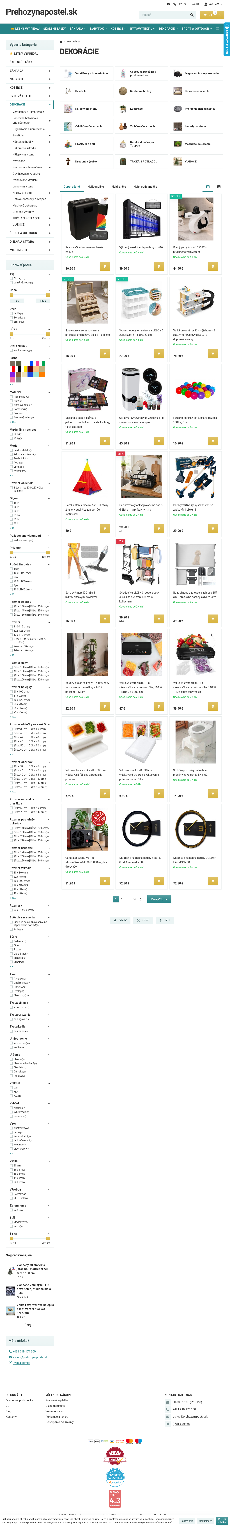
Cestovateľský (23, 450)
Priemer (15, 547)
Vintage (19, 466)
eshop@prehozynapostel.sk (30, 1357)
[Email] (168, 4)
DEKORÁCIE (169, 30)
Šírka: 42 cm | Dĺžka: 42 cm (30, 737)
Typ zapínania (19, 1002)
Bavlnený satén (24, 417)
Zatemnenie (18, 1205)
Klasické (20, 1107)
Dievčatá (20, 1067)
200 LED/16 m (23, 581)
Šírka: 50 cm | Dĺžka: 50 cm (30, 745)
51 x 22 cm (21, 695)
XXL (17, 1095)
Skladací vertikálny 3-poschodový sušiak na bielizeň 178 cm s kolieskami (139, 597)
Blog (9, 1411)
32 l (17, 519)
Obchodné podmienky (19, 1400)
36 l (17, 523)
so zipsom (21, 1007)
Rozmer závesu (20, 602)
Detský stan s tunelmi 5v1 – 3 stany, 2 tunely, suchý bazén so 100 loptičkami (87, 509)
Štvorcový (21, 995)
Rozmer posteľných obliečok (23, 821)
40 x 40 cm (21, 885)
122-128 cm (22, 630)
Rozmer (15, 622)
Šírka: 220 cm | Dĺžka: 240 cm (31, 860)
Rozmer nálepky (21, 687)
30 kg (18, 434)
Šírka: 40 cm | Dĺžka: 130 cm (30, 778)
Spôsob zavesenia (22, 917)
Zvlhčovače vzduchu (25, 180)
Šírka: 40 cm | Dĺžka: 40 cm (30, 733)
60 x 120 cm (23, 699)
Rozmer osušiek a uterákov (22, 801)
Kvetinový (20, 1144)
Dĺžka (13, 329)
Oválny (19, 991)
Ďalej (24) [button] (157, 899)
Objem (14, 498)
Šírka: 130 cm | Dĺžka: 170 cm (31, 667)
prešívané (20, 1116)
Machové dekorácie (25, 205)
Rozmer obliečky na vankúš (28, 724)
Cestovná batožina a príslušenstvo (25, 120)
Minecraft (20, 957)
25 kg (18, 438)
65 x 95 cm (21, 708)
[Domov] (61, 41)
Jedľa (18, 313)
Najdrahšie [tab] (119, 186)
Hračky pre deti (22, 192)
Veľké (18, 1210)
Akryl (18, 400)
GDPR (9, 1405)
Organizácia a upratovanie (29, 129)
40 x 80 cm (21, 893)
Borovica (20, 317)
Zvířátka (20, 470)
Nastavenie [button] (187, 1520)
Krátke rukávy (23, 350)
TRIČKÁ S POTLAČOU (26, 218)
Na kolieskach (23, 540)
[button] (220, 15)
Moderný (21, 1222)
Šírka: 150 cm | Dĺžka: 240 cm (31, 614)
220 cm (19, 1182)
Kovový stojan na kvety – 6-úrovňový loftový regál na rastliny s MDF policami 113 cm (87, 687)
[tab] (208, 187)
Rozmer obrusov (21, 762)
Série (13, 936)
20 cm (18, 1165)
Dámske (20, 1071)
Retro (18, 462)
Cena (13, 290)
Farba (13, 358)
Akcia (19, 278)
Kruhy (18, 929)
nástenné (21, 1031)
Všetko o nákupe (58, 1395)
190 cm (19, 1178)
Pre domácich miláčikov (27, 167)
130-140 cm (22, 634)
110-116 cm (22, 626)
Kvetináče (19, 161)
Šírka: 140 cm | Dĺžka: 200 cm (31, 828)
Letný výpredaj (23, 282)
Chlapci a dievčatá (25, 1063)
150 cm (19, 1169)
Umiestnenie (18, 1038)
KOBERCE (117, 28)
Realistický (21, 458)
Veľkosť (15, 1083)
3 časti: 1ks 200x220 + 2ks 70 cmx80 (30, 641)
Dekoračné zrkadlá (24, 148)
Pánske (19, 1075)
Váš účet (213, 4)
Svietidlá (18, 135)
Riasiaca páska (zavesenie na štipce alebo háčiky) (30, 924)
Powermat (21, 1194)
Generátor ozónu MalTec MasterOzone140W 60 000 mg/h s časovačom (86, 862)
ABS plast (21, 396)
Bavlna (19, 413)
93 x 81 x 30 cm (24, 910)
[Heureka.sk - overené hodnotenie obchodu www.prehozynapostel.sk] (115, 1477)
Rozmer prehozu (21, 848)
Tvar (13, 974)
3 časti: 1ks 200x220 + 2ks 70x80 (28, 489)
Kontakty (11, 1416)
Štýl (12, 1217)
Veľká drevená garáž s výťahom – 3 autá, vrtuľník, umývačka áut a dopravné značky (194, 335)
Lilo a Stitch (21, 953)
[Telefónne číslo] (168, 1409)
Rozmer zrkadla (20, 868)
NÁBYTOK (97, 28)
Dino (17, 945)
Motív (13, 445)
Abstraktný (21, 1128)
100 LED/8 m (22, 573)
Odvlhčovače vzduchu (26, 173)
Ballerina (20, 941)
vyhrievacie (21, 1112)
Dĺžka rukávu (18, 346)
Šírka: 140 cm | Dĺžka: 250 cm (31, 606)
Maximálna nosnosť (23, 429)
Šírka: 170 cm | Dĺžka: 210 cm (31, 852)
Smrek (19, 321)
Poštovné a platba (56, 1400)
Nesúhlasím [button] (205, 1520)
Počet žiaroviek (20, 564)
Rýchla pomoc (21, 1363)
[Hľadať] (192, 15)
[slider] (11, 295)
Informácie (14, 1395)
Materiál (15, 392)
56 (134, 899)
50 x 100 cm (22, 691)
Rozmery (16, 905)
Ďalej (28, 1325)
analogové (21, 1019)
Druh (13, 309)
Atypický (20, 978)
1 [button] (117, 900)
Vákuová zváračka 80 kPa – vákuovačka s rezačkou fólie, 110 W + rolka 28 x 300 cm (140, 687)
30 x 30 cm (21, 872)
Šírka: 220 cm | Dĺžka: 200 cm (31, 840)
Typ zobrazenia (20, 1014)
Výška (14, 1161)
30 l (17, 511)
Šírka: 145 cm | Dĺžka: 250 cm (31, 610)
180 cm (19, 1173)
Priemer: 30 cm (24, 646)
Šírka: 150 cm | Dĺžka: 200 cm (31, 671)
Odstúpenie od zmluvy (59, 1422)
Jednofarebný (23, 1140)
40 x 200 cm (22, 880)
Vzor (13, 1123)
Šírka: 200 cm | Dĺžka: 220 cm (31, 679)
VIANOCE (18, 224)
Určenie (15, 1054)
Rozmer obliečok (21, 483)
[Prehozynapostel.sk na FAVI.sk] (115, 1455)
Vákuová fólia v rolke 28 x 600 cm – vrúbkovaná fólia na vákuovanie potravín (86, 775)
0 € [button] (212, 14)
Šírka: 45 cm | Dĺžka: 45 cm (30, 741)
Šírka (13, 1233)
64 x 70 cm (21, 704)
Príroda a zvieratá (25, 454)
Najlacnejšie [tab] (96, 186)
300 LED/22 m (23, 589)
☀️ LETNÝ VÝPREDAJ (25, 28)
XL (16, 1091)
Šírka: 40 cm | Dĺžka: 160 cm (30, 787)
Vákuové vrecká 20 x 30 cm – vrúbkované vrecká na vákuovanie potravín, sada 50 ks (139, 775)
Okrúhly (20, 986)
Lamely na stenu (23, 186)
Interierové (22, 1043)
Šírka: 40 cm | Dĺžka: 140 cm (30, 782)
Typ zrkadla (17, 1026)
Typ (12, 274)
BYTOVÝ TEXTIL (141, 28)
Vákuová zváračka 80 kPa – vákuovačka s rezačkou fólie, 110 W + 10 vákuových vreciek (194, 687)
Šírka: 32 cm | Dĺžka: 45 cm (30, 766)
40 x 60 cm (21, 889)
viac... (13, 384)
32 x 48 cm (21, 876)
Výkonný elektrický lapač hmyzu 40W (141, 247)
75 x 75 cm (21, 712)
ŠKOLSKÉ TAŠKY (54, 28)
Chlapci (19, 1059)
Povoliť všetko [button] (222, 1521)
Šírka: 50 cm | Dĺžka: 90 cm (30, 807)
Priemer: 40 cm (24, 650)
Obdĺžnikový (22, 982)
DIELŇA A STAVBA (22, 241)
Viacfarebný (22, 1148)
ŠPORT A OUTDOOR (195, 28)
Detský (19, 1132)
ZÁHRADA (76, 28)
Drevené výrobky (23, 212)
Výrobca (15, 1189)
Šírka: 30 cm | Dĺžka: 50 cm (30, 729)
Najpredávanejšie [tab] (145, 186)
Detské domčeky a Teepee (29, 199)
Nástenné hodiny (23, 141)
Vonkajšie (20, 1047)
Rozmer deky (19, 662)
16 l (17, 502)
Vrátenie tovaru (54, 1411)
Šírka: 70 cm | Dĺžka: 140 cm (30, 812)
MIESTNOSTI (18, 250)
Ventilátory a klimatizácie (28, 112)
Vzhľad (14, 1103)
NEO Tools (21, 1198)
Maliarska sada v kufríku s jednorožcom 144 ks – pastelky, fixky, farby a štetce (87, 422)
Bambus (20, 409)
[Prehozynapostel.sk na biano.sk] (115, 1498)
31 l (17, 515)
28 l (17, 506)
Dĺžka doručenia (55, 1405)
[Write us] (168, 1424)
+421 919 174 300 (24, 1351)
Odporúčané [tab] (71, 186)
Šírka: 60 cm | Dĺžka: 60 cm (30, 749)
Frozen (19, 949)
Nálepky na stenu (23, 154)
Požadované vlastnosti (25, 535)
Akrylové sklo (23, 404)
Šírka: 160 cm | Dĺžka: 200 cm (31, 675)
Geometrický (22, 1136)
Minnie (19, 961)
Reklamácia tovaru (56, 1416)
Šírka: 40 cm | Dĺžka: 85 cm (30, 774)
